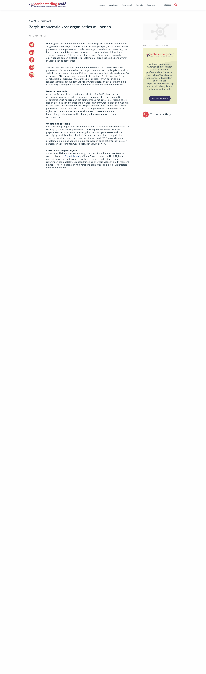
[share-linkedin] (31, 52)
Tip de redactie (159, 114)
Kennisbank (127, 5)
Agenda (139, 5)
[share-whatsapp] (31, 67)
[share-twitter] (31, 44)
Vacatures (113, 5)
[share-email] (31, 75)
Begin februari (72, 156)
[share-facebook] (31, 60)
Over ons (151, 5)
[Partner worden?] (160, 76)
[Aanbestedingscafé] (52, 5)
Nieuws (102, 5)
